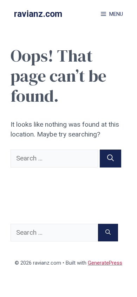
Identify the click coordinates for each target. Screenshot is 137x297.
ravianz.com (38, 14)
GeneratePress (105, 263)
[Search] (110, 159)
